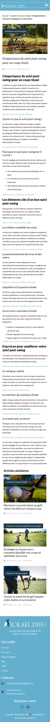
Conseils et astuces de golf (20, 16)
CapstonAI (30, 718)
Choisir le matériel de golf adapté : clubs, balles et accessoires (24, 598)
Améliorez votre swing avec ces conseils (18, 194)
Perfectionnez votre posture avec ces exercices (21, 414)
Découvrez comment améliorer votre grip (18, 282)
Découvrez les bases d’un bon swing (16, 222)
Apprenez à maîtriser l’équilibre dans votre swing (21, 306)
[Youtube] (28, 707)
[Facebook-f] (22, 707)
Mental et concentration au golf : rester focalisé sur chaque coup (23, 507)
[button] (46, 5)
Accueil (5, 16)
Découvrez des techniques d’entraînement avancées (23, 437)
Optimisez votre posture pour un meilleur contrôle (22, 249)
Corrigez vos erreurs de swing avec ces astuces (21, 341)
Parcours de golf (34, 526)
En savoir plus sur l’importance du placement (20, 147)
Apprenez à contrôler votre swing (15, 390)
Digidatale (38, 714)
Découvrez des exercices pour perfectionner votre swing (24, 366)
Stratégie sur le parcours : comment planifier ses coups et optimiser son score (22, 552)
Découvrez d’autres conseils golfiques (17, 114)
